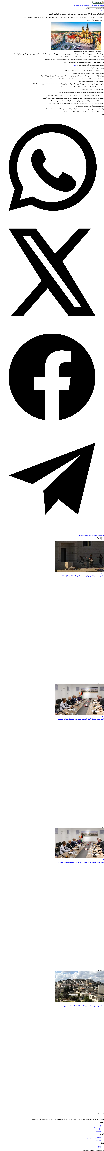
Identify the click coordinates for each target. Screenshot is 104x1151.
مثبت (85, 535)
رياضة (89, 5)
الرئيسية (102, 5)
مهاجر (86, 5)
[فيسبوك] (52, 429)
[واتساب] (52, 219)
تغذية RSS (98, 1140)
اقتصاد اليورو (94, 5)
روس (74, 65)
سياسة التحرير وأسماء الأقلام (93, 1138)
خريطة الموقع (97, 1147)
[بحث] (103, 7)
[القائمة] (101, 7)
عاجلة (75, 5)
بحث (88, 8)
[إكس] (52, 324)
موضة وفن (82, 5)
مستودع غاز (81, 535)
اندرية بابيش (92, 535)
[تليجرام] (52, 533)
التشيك (96, 535)
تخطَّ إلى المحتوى (99, 0)
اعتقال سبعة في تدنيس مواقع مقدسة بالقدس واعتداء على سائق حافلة (83, 576)
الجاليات (78, 5)
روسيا (87, 535)
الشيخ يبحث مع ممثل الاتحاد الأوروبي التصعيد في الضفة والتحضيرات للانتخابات (81, 719)
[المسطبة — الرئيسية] (98, 3)
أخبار (98, 5)
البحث (99, 1146)
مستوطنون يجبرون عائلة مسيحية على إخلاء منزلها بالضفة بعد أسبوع (84, 1006)
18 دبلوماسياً (101, 535)
